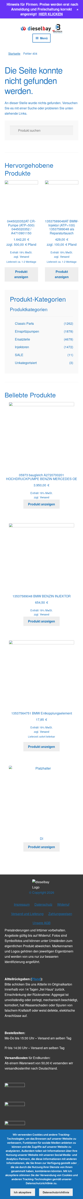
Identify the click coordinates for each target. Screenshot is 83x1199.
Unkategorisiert (26, 362)
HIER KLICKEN (51, 14)
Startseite (14, 53)
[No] (78, 1164)
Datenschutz (43, 904)
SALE (19, 354)
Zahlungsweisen (60, 913)
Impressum (22, 904)
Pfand (36, 979)
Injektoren (22, 347)
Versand (24, 256)
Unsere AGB (42, 922)
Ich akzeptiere (22, 1192)
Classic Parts (24, 323)
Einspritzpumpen (27, 331)
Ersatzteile (22, 339)
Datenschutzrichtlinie (56, 1192)
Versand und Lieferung (27, 913)
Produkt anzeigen (21, 274)
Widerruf (63, 904)
